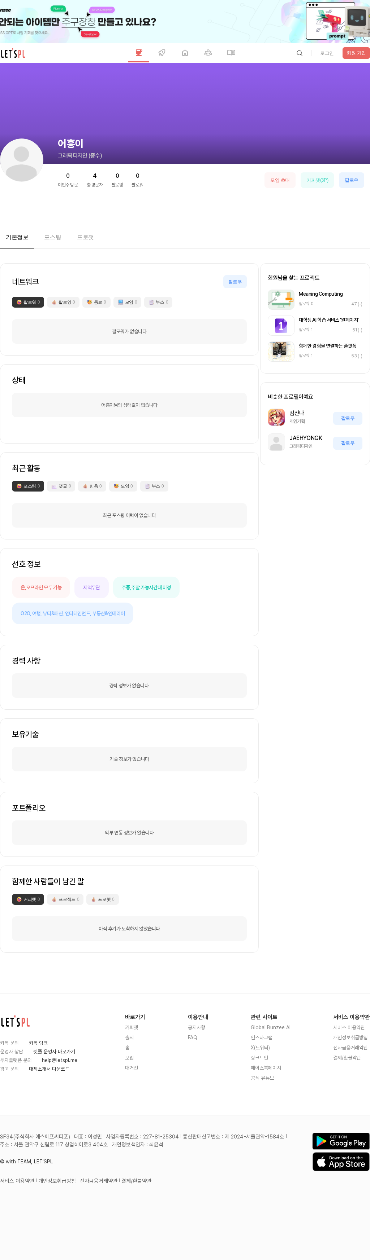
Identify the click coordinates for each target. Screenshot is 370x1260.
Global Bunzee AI (271, 1027)
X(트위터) (260, 1047)
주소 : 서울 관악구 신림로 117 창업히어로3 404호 (54, 1144)
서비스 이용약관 (349, 1027)
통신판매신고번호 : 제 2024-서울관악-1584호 (233, 1136)
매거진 (131, 1068)
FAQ (192, 1037)
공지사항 (196, 1027)
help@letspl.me (59, 1060)
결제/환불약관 (347, 1058)
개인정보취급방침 (350, 1037)
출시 (129, 1037)
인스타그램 (261, 1037)
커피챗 (131, 1027)
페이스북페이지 (266, 1068)
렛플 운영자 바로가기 (54, 1051)
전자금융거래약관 (350, 1047)
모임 (129, 1058)
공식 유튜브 (262, 1078)
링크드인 (259, 1058)
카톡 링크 (38, 1043)
